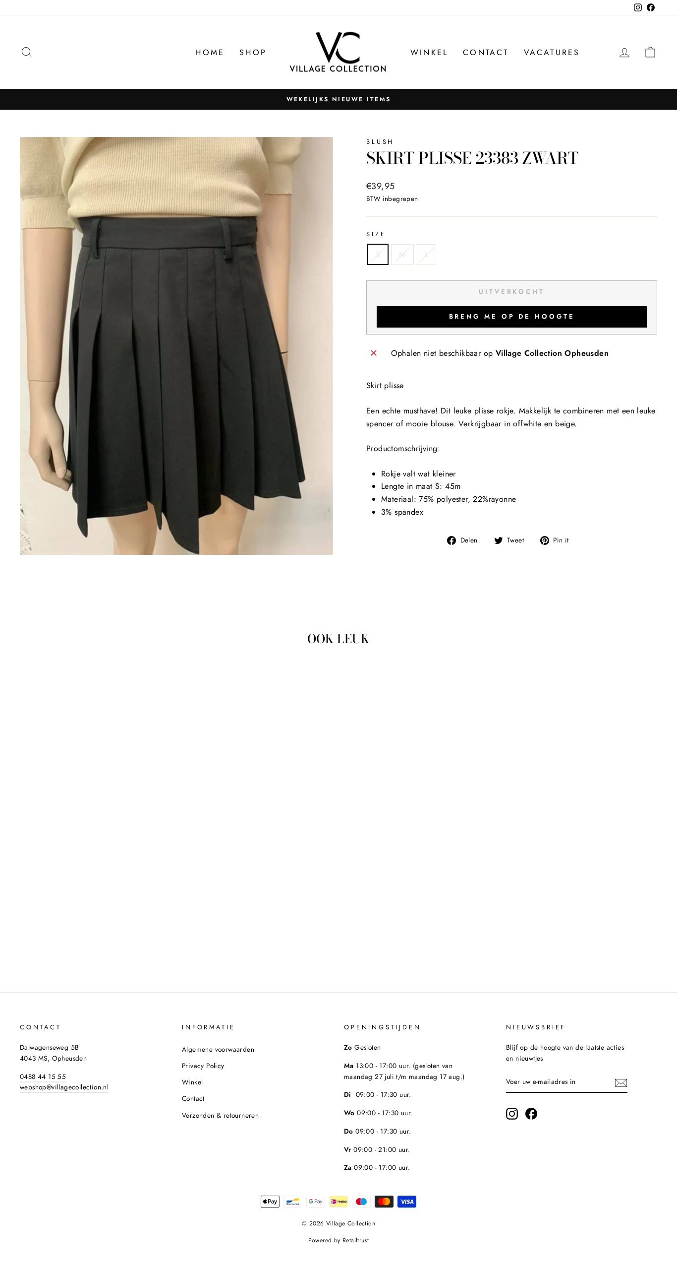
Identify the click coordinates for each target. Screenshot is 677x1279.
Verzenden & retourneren (220, 1115)
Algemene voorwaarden (218, 1049)
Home (210, 52)
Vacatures (552, 52)
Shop (253, 52)
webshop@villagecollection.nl (64, 1087)
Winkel (429, 52)
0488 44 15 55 (43, 1076)
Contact (485, 52)
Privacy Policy (203, 1066)
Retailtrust (355, 1240)
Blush (380, 141)
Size (376, 234)
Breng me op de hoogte (512, 316)
